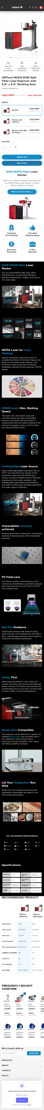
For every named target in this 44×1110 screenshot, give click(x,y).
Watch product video (21, 192)
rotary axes (15, 737)
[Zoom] (36, 52)
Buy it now (22, 163)
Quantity (6, 142)
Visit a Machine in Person (35, 68)
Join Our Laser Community (8, 68)
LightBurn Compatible (9, 953)
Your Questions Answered (22, 68)
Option (5, 102)
